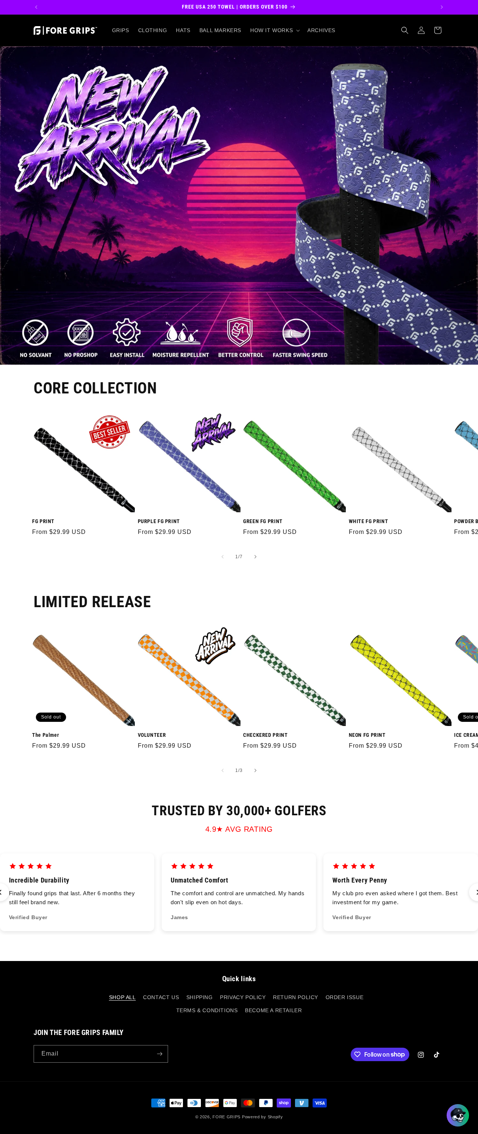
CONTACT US (161, 997)
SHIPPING (199, 997)
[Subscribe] (159, 1054)
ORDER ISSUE (345, 997)
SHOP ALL (122, 997)
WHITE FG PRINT (368, 521)
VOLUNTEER (152, 735)
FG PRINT (43, 521)
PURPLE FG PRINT (159, 521)
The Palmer (45, 735)
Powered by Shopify (262, 1117)
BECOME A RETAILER (273, 1010)
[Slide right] (255, 557)
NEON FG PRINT (367, 735)
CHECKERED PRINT (265, 735)
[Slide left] (222, 557)
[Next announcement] (442, 7)
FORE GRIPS (226, 1117)
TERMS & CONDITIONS (207, 1010)
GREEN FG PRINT (263, 521)
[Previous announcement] (36, 7)
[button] (274, 30)
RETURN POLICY (295, 997)
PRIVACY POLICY (243, 997)
